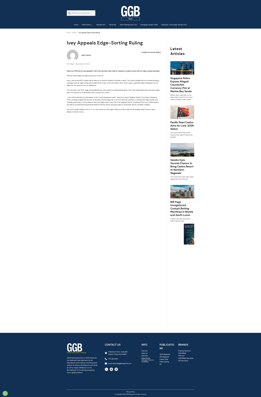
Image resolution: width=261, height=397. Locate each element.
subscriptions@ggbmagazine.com (119, 363)
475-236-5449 (113, 359)
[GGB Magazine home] (130, 13)
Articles (74, 32)
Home (68, 32)
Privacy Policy (130, 392)
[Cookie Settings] (5, 393)
